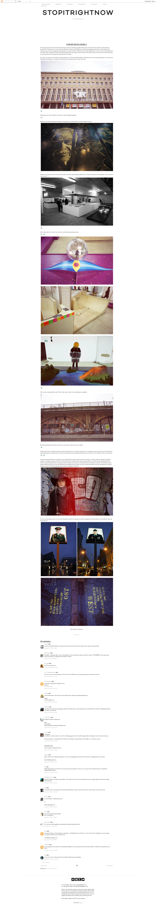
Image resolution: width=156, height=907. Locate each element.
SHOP (104, 4)
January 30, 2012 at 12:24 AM (50, 667)
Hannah (46, 754)
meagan (46, 644)
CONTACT (94, 4)
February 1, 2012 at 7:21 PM (50, 817)
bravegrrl (46, 663)
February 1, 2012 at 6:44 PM (50, 806)
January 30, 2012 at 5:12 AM (50, 688)
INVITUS (46, 844)
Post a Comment (46, 862)
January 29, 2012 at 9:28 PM (50, 658)
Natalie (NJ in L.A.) (49, 777)
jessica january (48, 681)
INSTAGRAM (46, 4)
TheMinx (46, 707)
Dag (45, 787)
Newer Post (44, 865)
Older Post (110, 865)
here (48, 176)
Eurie (45, 811)
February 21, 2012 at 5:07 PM (50, 850)
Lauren (46, 732)
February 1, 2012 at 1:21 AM (50, 783)
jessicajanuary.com (48, 686)
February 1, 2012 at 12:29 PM (50, 792)
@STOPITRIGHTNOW (78, 19)
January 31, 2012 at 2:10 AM (50, 762)
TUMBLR (58, 4)
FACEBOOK (81, 4)
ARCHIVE (44, 6)
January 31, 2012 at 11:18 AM (50, 772)
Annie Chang (47, 717)
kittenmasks (47, 653)
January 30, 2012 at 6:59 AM (50, 702)
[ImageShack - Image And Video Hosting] (41, 111)
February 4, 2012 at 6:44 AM (50, 826)
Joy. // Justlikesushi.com (50, 672)
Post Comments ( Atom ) (51, 868)
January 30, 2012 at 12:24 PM (50, 741)
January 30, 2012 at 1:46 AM (50, 676)
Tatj (45, 855)
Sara (45, 831)
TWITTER (70, 4)
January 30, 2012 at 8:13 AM (50, 727)
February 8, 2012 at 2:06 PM (50, 839)
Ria (45, 766)
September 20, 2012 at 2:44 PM (51, 859)
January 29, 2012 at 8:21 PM (50, 648)
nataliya (46, 693)
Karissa (46, 796)
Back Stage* (47, 822)
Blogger (80, 902)
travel (78, 634)
